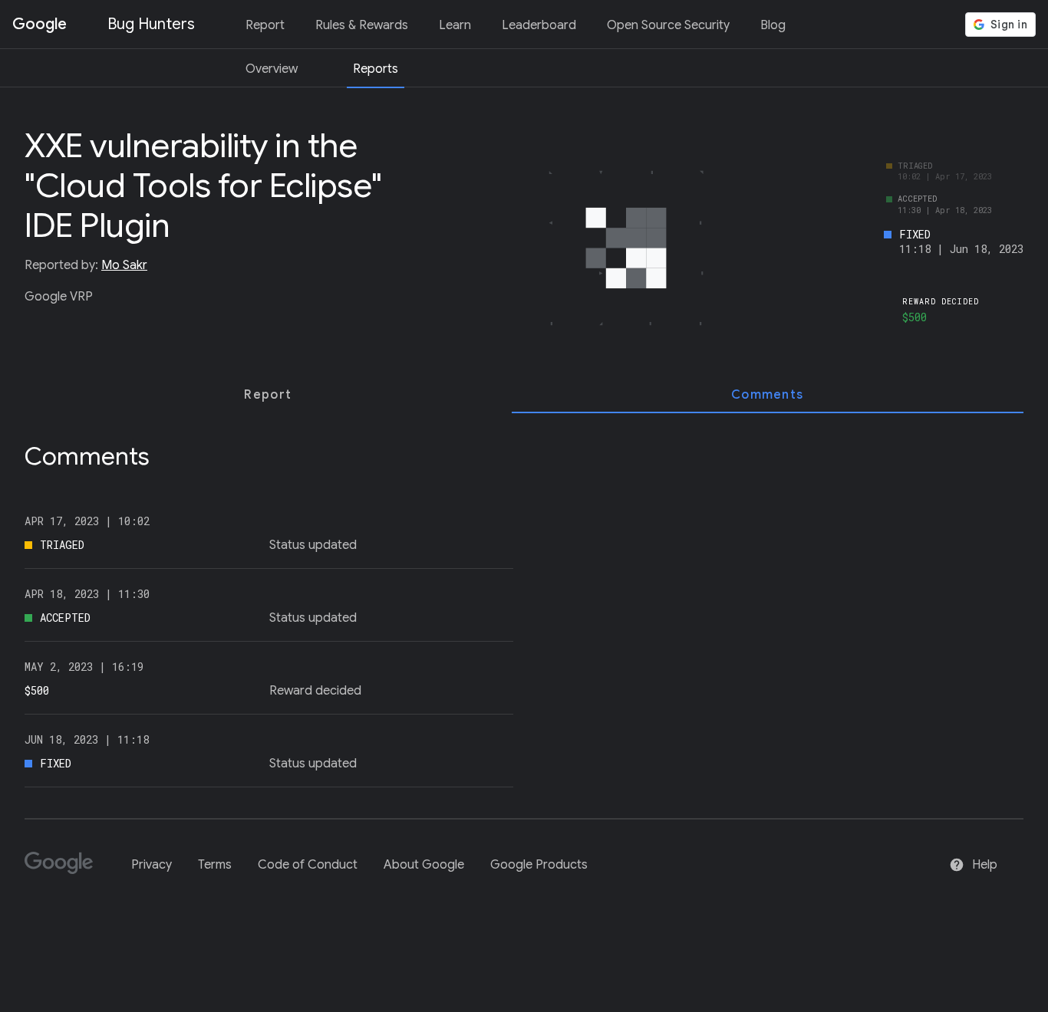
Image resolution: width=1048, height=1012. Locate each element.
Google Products (539, 864)
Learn (455, 25)
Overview (272, 69)
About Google (424, 864)
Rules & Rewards (361, 25)
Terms (215, 864)
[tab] (268, 394)
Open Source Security (668, 25)
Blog (773, 25)
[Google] (65, 870)
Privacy (151, 864)
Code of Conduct (308, 864)
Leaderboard (539, 25)
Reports (375, 69)
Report (265, 25)
